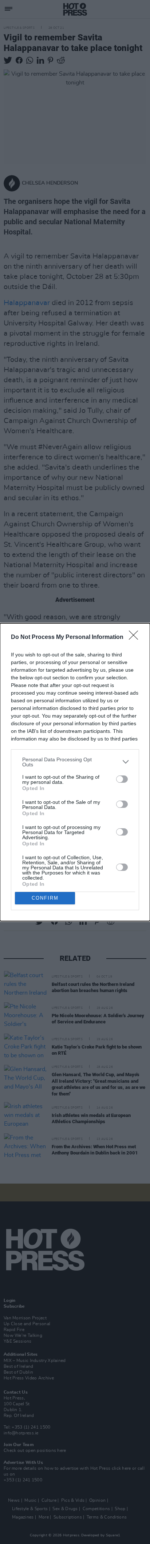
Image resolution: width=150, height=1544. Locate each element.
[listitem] (75, 762)
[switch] (122, 779)
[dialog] (75, 772)
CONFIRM (45, 898)
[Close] (136, 637)
